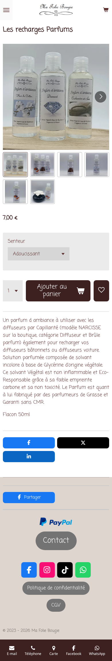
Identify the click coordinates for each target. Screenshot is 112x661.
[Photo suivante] (100, 97)
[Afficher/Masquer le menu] (6, 10)
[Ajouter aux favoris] (101, 290)
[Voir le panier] (105, 10)
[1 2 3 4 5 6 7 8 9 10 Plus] (13, 290)
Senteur (16, 241)
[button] (15, 164)
